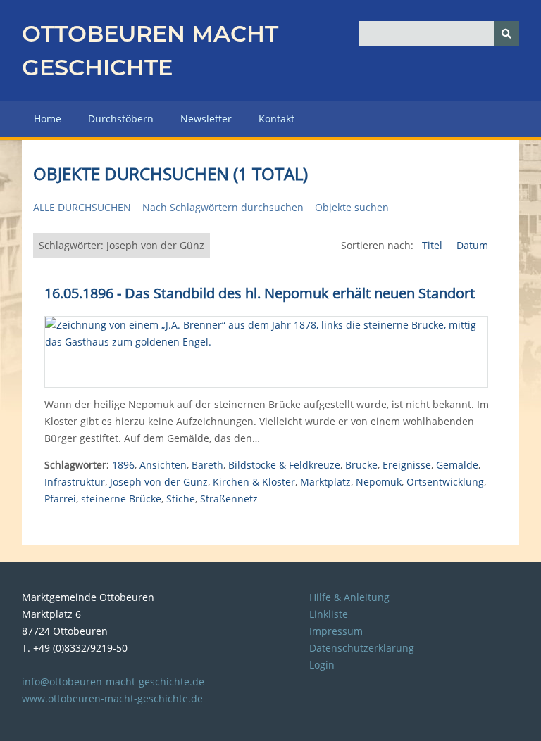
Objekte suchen (352, 207)
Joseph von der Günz (159, 481)
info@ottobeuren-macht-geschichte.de (113, 681)
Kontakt (276, 118)
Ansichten (163, 464)
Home (47, 118)
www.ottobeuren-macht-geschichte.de (112, 698)
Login (322, 664)
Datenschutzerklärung (361, 647)
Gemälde (457, 464)
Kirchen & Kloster (254, 481)
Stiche (180, 498)
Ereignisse (407, 464)
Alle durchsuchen (82, 207)
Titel (433, 245)
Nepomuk (379, 481)
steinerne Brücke (121, 498)
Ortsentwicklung (445, 481)
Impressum (336, 631)
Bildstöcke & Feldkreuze (284, 464)
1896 (123, 464)
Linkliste (328, 614)
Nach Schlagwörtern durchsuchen (223, 207)
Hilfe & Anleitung (349, 597)
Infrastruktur (74, 481)
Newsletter (206, 118)
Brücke (361, 464)
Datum (472, 245)
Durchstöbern (121, 118)
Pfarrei (60, 498)
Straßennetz (229, 498)
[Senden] (506, 33)
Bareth (207, 464)
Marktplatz (325, 481)
